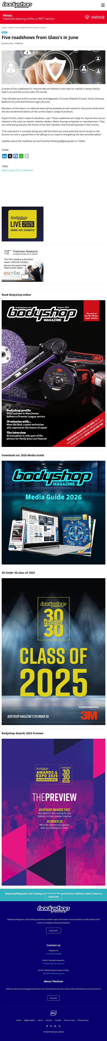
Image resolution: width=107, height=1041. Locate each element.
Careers (49, 1020)
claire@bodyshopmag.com (53, 973)
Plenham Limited (57, 1032)
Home (18, 1020)
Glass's (5, 170)
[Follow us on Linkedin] (55, 1026)
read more (53, 930)
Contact (58, 1020)
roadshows (27, 170)
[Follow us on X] (59, 1026)
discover (53, 998)
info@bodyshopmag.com (53, 963)
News (4, 32)
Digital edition (29, 1020)
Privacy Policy (83, 1020)
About (40, 1020)
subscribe (53, 896)
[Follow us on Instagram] (51, 1026)
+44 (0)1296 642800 (53, 953)
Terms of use (69, 1020)
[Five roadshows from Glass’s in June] (53, 83)
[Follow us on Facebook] (47, 1026)
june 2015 (15, 170)
